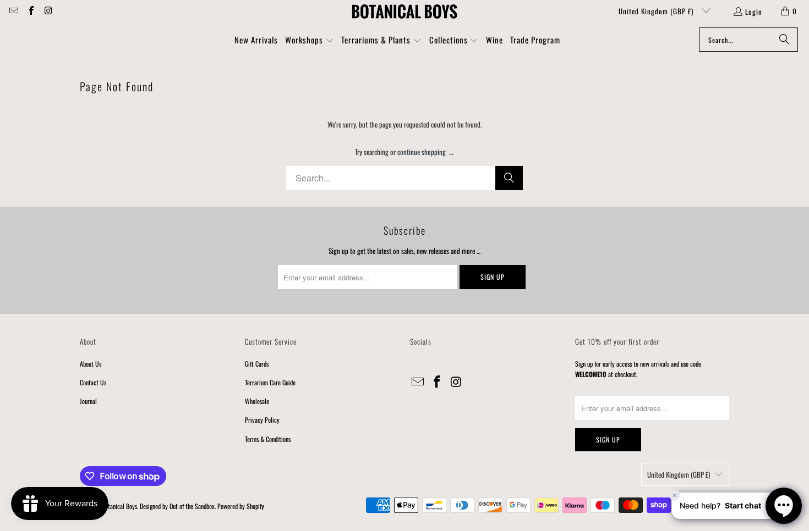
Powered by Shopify (240, 506)
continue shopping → (426, 151)
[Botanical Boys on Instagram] (48, 10)
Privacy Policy (262, 419)
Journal (88, 401)
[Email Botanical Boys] (13, 10)
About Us (90, 363)
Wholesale (257, 401)
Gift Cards (257, 363)
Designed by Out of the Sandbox (177, 506)
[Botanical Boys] (404, 11)
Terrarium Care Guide (270, 382)
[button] (309, 40)
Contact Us (93, 382)
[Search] (784, 39)
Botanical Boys (119, 506)
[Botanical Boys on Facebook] (30, 10)
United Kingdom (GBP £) (657, 10)
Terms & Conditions (268, 439)
